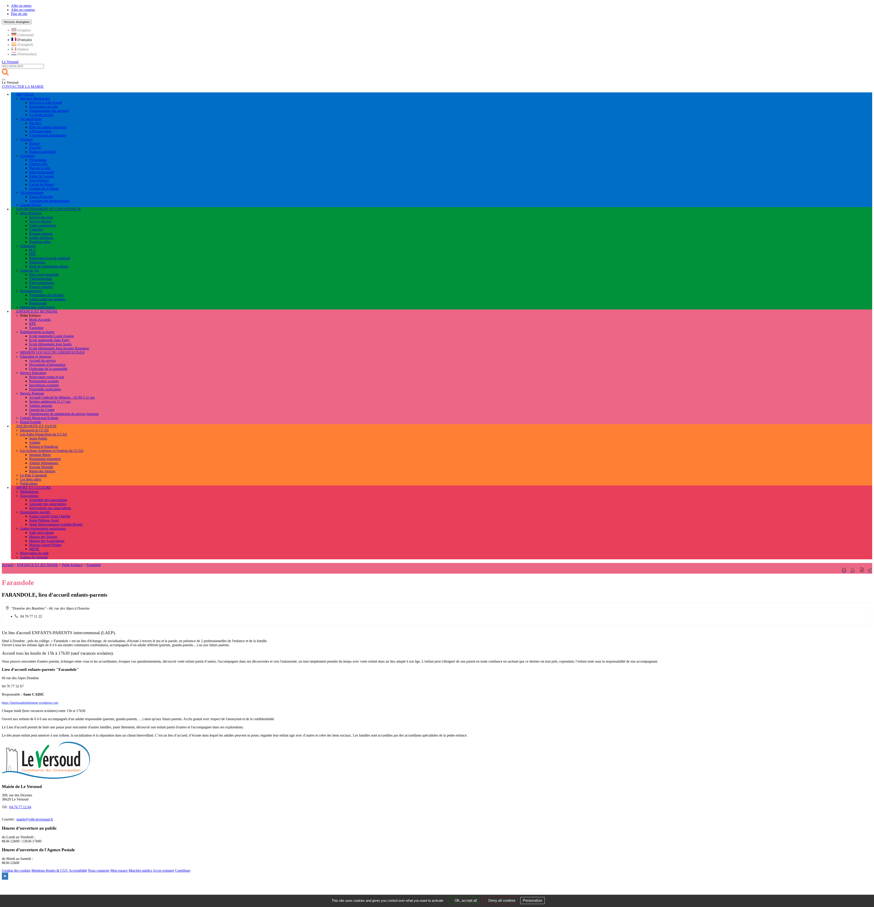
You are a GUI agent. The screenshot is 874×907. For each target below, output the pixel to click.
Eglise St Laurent (41, 176)
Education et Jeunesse (35, 356)
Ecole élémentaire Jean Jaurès (50, 344)
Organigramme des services (49, 111)
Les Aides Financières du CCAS (43, 434)
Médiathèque (29, 492)
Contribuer (182, 870)
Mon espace (119, 870)
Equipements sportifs (35, 512)
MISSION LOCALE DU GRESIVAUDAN (52, 352)
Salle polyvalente (41, 533)
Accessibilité (78, 870)
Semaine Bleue (40, 455)
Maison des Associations (46, 541)
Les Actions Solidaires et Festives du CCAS (51, 451)
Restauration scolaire (44, 381)
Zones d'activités (41, 197)
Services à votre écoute (45, 102)
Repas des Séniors (42, 471)
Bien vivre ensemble (43, 274)
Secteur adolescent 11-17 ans (50, 401)
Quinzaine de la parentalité (48, 369)
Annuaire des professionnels (49, 201)
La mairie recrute (41, 115)
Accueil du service (42, 360)
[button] (862, 570)
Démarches (37, 262)
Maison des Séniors (43, 537)
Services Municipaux (35, 98)
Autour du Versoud (34, 557)
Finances (26, 139)
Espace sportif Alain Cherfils (49, 516)
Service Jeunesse (32, 393)
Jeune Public (38, 438)
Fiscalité (35, 147)
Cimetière (36, 229)
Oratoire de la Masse (44, 188)
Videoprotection (40, 279)
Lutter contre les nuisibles (47, 299)
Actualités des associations (48, 500)
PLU (32, 250)
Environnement (31, 291)
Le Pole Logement (33, 475)
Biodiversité (37, 303)
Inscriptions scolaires (44, 385)
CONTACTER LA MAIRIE (23, 87)
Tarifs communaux (42, 225)
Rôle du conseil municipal (47, 127)
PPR (32, 254)
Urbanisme (28, 246)
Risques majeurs (41, 234)
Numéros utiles (40, 242)
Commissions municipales (47, 135)
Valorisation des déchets (46, 295)
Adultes (34, 442)
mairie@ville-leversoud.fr (34, 819)
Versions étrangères (17, 22)
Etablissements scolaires (37, 332)
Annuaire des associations (47, 504)
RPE (32, 324)
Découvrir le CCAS (34, 430)
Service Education (33, 373)
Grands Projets (30, 205)
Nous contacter (98, 870)
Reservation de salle (43, 107)
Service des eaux (41, 217)
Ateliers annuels (40, 406)
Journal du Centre (42, 410)
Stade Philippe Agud (44, 520)
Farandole (36, 328)
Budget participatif (42, 152)
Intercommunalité (41, 172)
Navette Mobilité (41, 467)
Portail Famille (30, 422)
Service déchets (40, 221)
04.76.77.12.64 (20, 807)
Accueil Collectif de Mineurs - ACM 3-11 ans (62, 397)
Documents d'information (47, 365)
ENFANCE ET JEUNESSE (37, 565)
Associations (29, 496)
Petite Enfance (72, 565)
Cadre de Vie (29, 270)
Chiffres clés (38, 164)
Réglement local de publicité (49, 258)
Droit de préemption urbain (48, 266)
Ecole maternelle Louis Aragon (51, 336)
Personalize (532, 900)
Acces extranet (163, 870)
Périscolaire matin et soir (46, 377)
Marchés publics (140, 870)
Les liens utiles (30, 479)
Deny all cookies (501, 900)
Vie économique (31, 193)
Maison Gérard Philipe (45, 545)
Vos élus (35, 123)
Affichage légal (40, 131)
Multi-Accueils (40, 320)
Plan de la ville (39, 168)
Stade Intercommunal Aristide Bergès (56, 524)
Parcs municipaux (42, 283)
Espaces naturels (41, 287)
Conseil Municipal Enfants (39, 418)
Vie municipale (31, 119)
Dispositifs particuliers (45, 389)
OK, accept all (465, 900)
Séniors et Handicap (43, 446)
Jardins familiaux (41, 238)
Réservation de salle (34, 553)
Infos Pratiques (30, 213)
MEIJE (34, 549)
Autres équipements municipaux (43, 528)
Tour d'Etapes (39, 180)
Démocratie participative (37, 307)
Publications (29, 483)
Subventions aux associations (50, 508)
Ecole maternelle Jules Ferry (49, 340)
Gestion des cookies (16, 870)
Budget (34, 143)
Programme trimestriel (45, 459)
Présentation (38, 160)
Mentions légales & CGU (49, 870)
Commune (27, 156)
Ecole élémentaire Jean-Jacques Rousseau (59, 348)
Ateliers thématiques (43, 463)
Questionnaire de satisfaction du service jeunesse (64, 414)
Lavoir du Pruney (41, 184)
